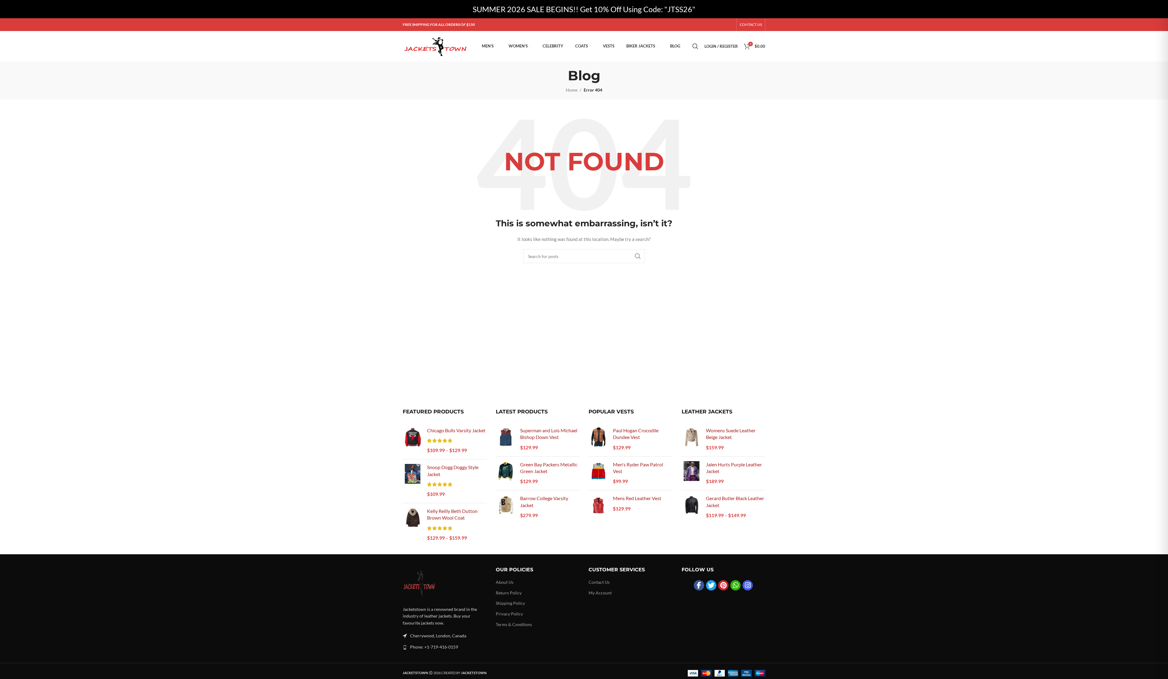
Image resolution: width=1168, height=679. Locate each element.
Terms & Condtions (514, 624)
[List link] (445, 647)
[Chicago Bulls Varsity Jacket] (412, 440)
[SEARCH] (638, 256)
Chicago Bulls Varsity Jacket (456, 430)
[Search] (695, 46)
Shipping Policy (510, 603)
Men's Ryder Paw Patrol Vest (638, 467)
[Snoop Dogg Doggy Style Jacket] (412, 481)
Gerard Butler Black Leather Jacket (735, 501)
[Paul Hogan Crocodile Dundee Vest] (598, 439)
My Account (600, 592)
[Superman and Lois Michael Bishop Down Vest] (506, 439)
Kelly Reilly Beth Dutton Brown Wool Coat (452, 514)
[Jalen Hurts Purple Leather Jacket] (691, 473)
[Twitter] (711, 585)
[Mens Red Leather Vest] (598, 505)
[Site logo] (436, 45)
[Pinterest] (723, 585)
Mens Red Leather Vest (637, 498)
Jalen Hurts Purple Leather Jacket (734, 467)
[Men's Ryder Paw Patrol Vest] (598, 473)
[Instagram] (747, 585)
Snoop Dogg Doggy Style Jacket (452, 470)
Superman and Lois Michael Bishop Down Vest (548, 433)
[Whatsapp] (735, 585)
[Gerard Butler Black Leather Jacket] (691, 507)
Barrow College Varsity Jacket (544, 501)
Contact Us (599, 582)
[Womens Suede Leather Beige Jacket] (691, 439)
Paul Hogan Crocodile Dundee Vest (636, 433)
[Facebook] (699, 585)
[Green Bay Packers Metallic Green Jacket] (506, 473)
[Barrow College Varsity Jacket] (506, 507)
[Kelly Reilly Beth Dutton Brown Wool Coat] (412, 525)
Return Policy (509, 592)
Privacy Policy (509, 613)
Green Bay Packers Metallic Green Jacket (548, 467)
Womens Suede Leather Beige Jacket (731, 433)
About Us (504, 582)
